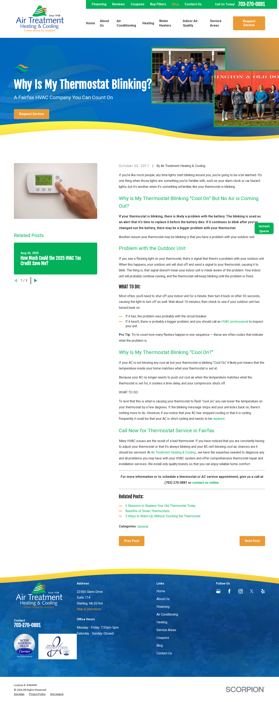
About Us (163, 599)
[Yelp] (263, 591)
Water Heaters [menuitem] (165, 23)
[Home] (40, 19)
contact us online (205, 483)
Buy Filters (158, 4)
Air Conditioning (167, 614)
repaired (218, 419)
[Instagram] (240, 591)
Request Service (249, 23)
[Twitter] (251, 591)
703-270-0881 (251, 4)
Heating (161, 622)
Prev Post (131, 541)
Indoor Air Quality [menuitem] (190, 23)
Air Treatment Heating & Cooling (173, 452)
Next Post (252, 541)
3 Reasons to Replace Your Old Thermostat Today (160, 506)
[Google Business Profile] (218, 591)
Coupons (137, 4)
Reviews (118, 4)
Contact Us (193, 4)
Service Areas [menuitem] (215, 23)
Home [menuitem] (90, 23)
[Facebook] (229, 591)
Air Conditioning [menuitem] (126, 23)
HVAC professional (234, 322)
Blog (175, 4)
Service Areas (166, 630)
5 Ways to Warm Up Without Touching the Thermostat (162, 516)
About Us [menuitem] (104, 23)
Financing (99, 4)
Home (160, 591)
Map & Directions (89, 609)
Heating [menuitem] (148, 23)
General (142, 526)
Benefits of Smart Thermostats (147, 511)
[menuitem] (19, 694)
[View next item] (35, 280)
